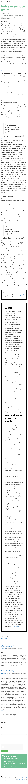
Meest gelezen (6, 758)
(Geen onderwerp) (7, 646)
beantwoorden (4, 667)
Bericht (3, 733)
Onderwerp (3, 722)
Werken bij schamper (6, 780)
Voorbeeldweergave (13, 751)
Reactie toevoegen (5, 638)
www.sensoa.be (17, 626)
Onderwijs (6, 21)
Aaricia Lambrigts (16, 36)
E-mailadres (4, 727)
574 (2, 21)
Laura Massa (24, 36)
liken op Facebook (23, 778)
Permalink (3, 648)
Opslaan (5, 751)
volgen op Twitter (21, 779)
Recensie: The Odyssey (9, 761)
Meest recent (14, 758)
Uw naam (3, 717)
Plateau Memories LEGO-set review (12, 766)
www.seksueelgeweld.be (19, 295)
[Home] (14, 1)
